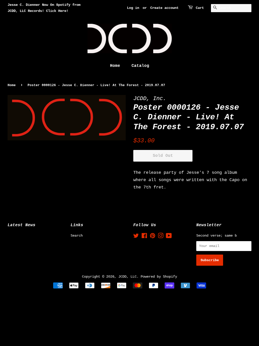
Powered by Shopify (159, 277)
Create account (164, 8)
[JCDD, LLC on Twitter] (136, 237)
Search (77, 236)
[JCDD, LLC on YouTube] (169, 237)
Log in (133, 8)
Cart (200, 8)
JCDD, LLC (127, 277)
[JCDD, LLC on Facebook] (144, 237)
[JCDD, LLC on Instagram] (160, 237)
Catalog (140, 66)
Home (115, 66)
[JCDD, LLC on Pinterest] (152, 237)
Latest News (21, 225)
